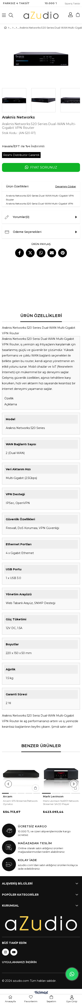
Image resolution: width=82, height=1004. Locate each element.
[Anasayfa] (8, 28)
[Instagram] (5, 952)
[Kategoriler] (12, 28)
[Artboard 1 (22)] (41, 923)
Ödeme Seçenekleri (27, 232)
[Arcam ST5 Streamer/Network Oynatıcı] (21, 774)
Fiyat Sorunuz (43, 167)
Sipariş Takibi (72, 3)
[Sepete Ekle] (35, 788)
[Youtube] (13, 952)
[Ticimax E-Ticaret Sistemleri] (41, 993)
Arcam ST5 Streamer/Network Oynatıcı (20, 802)
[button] (5, 793)
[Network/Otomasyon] (16, 28)
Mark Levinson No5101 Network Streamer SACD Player (61, 802)
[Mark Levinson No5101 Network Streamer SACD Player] (61, 774)
